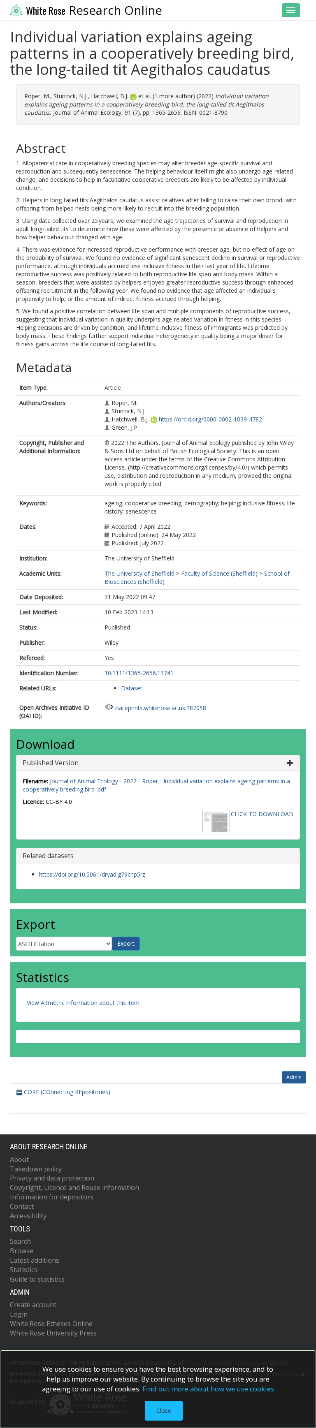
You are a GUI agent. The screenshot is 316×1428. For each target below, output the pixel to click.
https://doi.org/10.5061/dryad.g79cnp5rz (92, 874)
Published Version (51, 762)
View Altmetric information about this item (83, 1003)
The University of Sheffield (139, 573)
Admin (294, 1077)
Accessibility (28, 1215)
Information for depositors (51, 1196)
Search (20, 1241)
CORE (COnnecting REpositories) (66, 1092)
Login (19, 1314)
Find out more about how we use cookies (208, 1388)
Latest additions (34, 1260)
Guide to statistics (37, 1279)
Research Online (94, 10)
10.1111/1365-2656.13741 (139, 673)
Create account (33, 1304)
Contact (22, 1206)
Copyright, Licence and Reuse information (74, 1187)
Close (163, 1410)
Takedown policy (36, 1168)
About (19, 1159)
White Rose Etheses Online (51, 1323)
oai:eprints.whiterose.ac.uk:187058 (160, 708)
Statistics (23, 1269)
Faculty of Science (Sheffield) (219, 573)
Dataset (131, 688)
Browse (21, 1250)
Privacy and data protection (52, 1178)
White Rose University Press (53, 1333)
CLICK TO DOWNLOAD (262, 814)
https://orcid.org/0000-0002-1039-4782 (210, 419)
